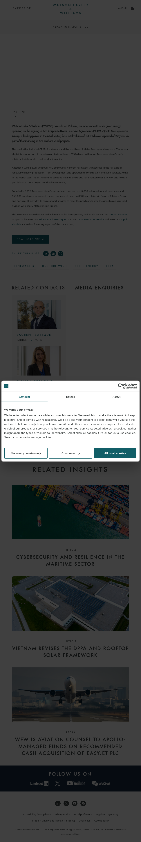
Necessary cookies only (26, 453)
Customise (68, 453)
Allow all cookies (115, 453)
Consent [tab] (24, 396)
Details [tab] (70, 396)
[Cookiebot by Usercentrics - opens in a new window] (121, 386)
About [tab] (117, 396)
